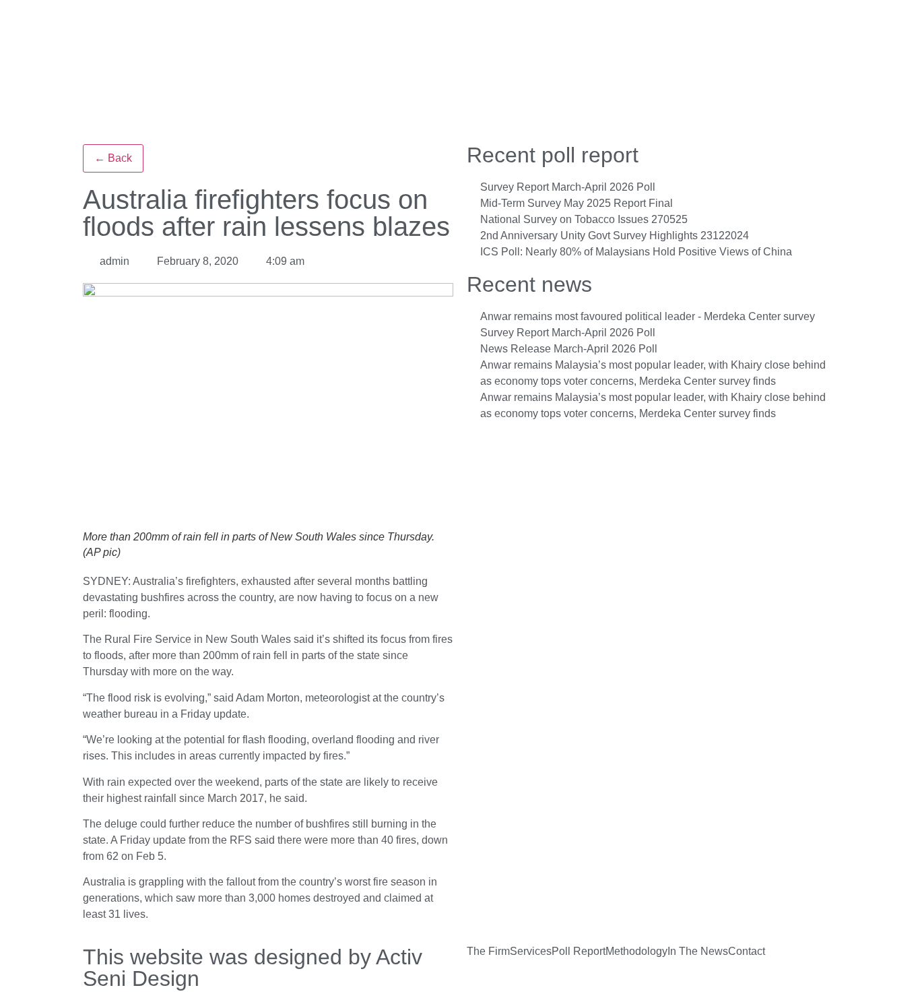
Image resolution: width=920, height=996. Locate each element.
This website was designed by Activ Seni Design (252, 968)
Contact (746, 951)
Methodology (636, 951)
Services (531, 951)
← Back (113, 158)
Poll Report (578, 951)
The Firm (488, 951)
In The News (697, 951)
